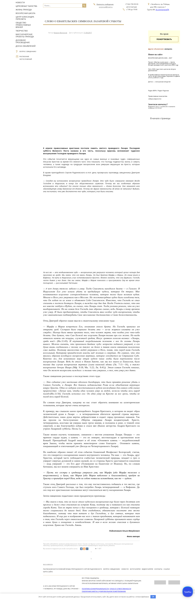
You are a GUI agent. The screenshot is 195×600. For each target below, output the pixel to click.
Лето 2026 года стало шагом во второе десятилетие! (162, 70)
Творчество (22, 31)
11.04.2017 (88, 33)
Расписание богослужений (26, 57)
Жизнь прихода (24, 9)
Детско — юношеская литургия (159, 82)
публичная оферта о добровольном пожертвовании (104, 591)
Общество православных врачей (23, 24)
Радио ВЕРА (152, 91)
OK (153, 597)
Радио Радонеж (163, 91)
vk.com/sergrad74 (162, 9)
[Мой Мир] (87, 549)
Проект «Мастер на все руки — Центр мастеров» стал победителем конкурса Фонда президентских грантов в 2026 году (163, 63)
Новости (20, 2)
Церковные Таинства (26, 6)
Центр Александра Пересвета (25, 18)
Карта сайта (48, 572)
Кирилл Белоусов (60, 33)
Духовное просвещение (23, 41)
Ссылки (167, 569)
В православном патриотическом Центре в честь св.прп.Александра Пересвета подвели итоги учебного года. (164, 76)
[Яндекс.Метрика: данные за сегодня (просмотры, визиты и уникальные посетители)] (160, 582)
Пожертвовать (164, 39)
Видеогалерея (147, 569)
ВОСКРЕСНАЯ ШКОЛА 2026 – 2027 (160, 58)
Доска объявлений (26, 46)
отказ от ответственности (120, 589)
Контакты (158, 569)
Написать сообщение (105, 4)
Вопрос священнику (28, 51)
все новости (48, 564)
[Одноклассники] (84, 549)
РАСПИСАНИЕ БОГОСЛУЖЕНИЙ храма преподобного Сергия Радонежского (72, 569)
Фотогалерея (135, 569)
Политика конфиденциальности (95, 589)
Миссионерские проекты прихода (25, 35)
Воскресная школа (25, 13)
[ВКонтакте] (81, 549)
